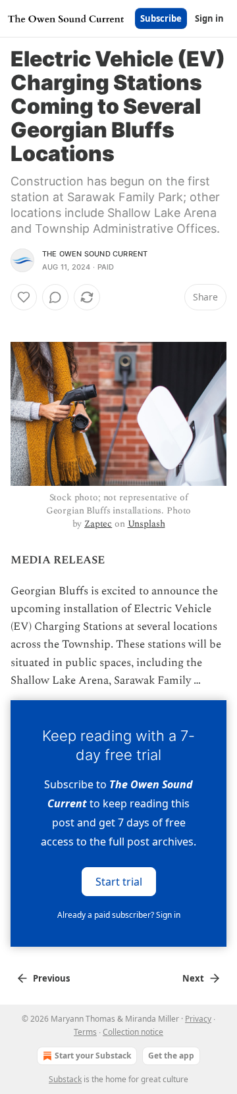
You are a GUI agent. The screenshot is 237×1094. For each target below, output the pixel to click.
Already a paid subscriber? (118, 914)
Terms (85, 1031)
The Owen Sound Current (94, 253)
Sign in (209, 18)
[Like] (24, 297)
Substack (65, 1079)
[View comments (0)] (55, 297)
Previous (51, 978)
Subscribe (161, 18)
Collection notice (133, 1031)
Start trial (118, 881)
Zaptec (98, 524)
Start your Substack (93, 1055)
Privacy (198, 1018)
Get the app (171, 1055)
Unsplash (146, 524)
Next (193, 978)
